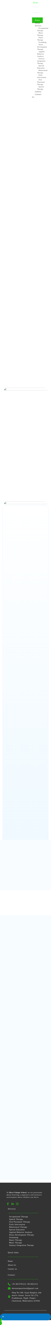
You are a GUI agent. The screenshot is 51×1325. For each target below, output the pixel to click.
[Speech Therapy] (41, 12)
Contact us (12, 1269)
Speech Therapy (40, 88)
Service (38, 26)
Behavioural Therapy (42, 71)
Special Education (41, 67)
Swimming (42, 42)
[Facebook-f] (8, 1204)
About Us (12, 1265)
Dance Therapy (40, 39)
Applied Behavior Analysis (40, 54)
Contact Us (36, 95)
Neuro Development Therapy (42, 47)
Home (10, 1261)
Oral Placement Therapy (41, 82)
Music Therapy (40, 34)
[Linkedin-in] (12, 1204)
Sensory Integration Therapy (41, 61)
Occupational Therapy (42, 29)
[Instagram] (17, 1204)
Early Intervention (41, 76)
